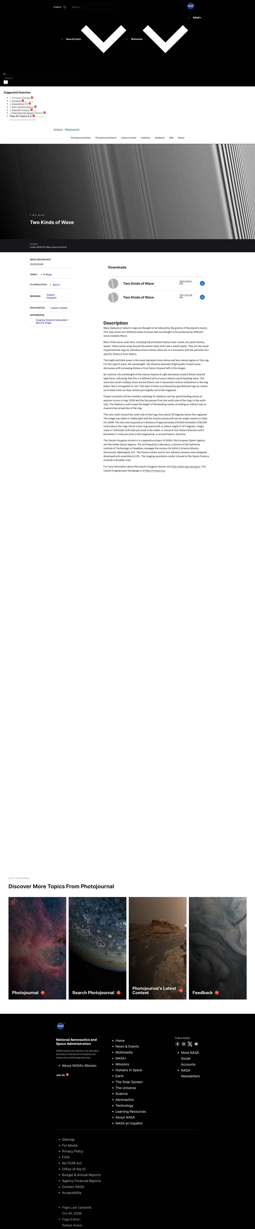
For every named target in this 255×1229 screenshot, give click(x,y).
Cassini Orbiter (59, 307)
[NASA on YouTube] (196, 1044)
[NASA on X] (190, 1044)
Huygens (51, 297)
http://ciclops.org (155, 470)
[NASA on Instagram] (183, 1044)
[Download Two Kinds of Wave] (202, 284)
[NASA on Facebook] (177, 1044)
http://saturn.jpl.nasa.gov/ (186, 466)
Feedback (159, 137)
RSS (171, 137)
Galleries (145, 137)
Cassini (51, 294)
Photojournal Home (81, 137)
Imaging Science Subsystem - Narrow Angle (52, 321)
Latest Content (128, 137)
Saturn (56, 284)
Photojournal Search (105, 137)
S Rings (47, 274)
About (181, 137)
